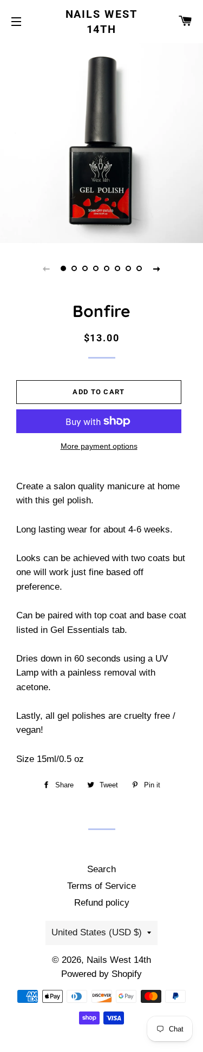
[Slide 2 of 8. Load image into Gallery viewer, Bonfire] (74, 268)
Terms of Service (101, 886)
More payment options (99, 446)
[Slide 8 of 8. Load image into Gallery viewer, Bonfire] (139, 268)
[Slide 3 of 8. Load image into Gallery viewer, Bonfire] (85, 268)
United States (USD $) (96, 932)
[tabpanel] (101, 142)
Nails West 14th (102, 22)
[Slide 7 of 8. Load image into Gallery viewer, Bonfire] (128, 268)
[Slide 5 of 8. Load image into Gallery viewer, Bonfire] (107, 268)
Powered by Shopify (101, 974)
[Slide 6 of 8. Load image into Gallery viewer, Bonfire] (118, 268)
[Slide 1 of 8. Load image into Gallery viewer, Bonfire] (63, 268)
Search (101, 869)
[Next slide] (157, 268)
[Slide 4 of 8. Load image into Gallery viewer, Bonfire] (96, 268)
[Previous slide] (46, 268)
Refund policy (101, 903)
